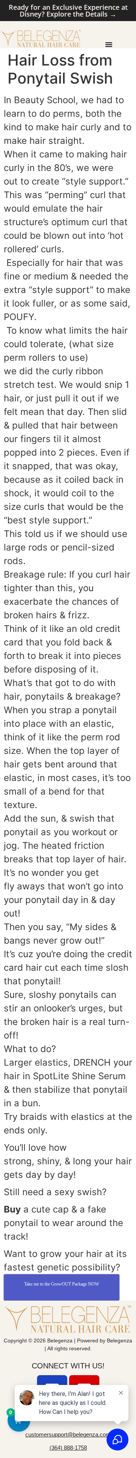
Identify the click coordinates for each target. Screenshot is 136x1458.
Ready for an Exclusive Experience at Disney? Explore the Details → (68, 10)
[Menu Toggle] (109, 44)
